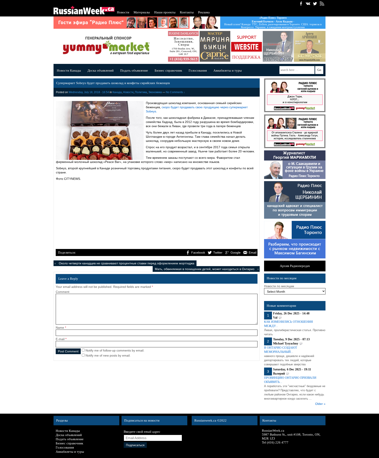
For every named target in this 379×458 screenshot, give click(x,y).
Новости (123, 12)
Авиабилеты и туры (227, 70)
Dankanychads (183, 46)
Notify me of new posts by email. (108, 355)
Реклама (204, 12)
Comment (62, 292)
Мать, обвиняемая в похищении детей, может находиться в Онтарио (204, 269)
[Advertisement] (157, 215)
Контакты (187, 12)
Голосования (198, 70)
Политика (141, 92)
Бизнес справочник (168, 70)
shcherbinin (278, 46)
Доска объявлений (101, 70)
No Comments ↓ (175, 92)
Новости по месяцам (279, 286)
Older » (320, 404)
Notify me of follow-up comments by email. (115, 350)
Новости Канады (69, 70)
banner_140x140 (246, 46)
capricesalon (215, 46)
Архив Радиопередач (295, 266)
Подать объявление (134, 70)
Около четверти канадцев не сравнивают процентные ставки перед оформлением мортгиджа (126, 263)
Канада (117, 92)
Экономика (155, 92)
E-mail (60, 339)
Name (60, 327)
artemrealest (309, 46)
